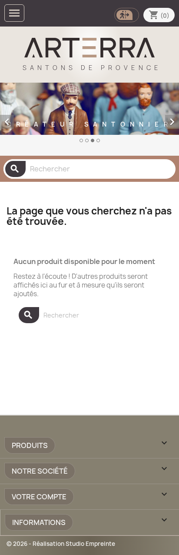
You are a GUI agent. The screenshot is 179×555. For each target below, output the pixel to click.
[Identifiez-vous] (125, 14)
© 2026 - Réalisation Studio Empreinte (61, 544)
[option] (89, 117)
